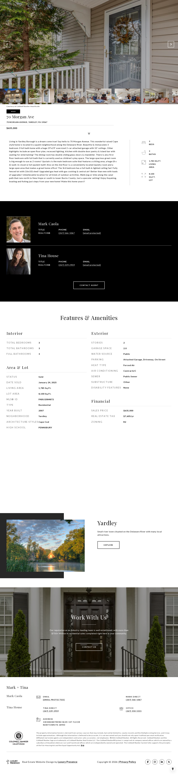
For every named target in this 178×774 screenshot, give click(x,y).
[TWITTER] (168, 761)
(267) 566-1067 (67, 233)
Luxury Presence (67, 761)
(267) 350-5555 (134, 711)
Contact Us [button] (89, 647)
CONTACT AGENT (89, 285)
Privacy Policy (127, 761)
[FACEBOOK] (147, 761)
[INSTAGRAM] (154, 761)
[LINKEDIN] (161, 761)
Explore (108, 545)
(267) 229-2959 (67, 265)
